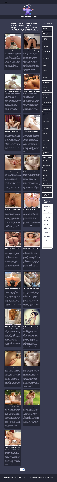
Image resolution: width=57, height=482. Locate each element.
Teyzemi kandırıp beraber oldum (47, 216)
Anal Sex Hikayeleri (45, 39)
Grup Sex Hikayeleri (45, 69)
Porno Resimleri (46, 165)
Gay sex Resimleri (47, 144)
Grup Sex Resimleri (45, 148)
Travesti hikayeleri (47, 190)
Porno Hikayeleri (46, 109)
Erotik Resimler (46, 140)
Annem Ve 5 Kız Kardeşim (47, 207)
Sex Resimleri (46, 128)
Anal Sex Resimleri (47, 137)
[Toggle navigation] (6, 2)
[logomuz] (28, 9)
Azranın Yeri (45, 43)
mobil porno (46, 94)
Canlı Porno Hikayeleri (45, 47)
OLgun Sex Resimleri (45, 161)
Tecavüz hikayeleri (47, 187)
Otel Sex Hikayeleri (47, 106)
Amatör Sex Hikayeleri (45, 34)
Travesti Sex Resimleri (45, 174)
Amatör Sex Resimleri (45, 133)
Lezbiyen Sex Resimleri (46, 153)
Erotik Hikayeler (46, 55)
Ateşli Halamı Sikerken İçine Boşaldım (47, 228)
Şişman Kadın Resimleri (46, 170)
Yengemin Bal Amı (47, 237)
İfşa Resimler (46, 74)
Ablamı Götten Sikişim (47, 233)
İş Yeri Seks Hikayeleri (45, 78)
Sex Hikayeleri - (34, 477)
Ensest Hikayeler (46, 51)
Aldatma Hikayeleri (45, 29)
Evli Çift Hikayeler (46, 58)
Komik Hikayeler (46, 82)
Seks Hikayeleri (46, 118)
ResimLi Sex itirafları (45, 114)
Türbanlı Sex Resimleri (46, 179)
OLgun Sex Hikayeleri (45, 98)
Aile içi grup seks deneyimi (47, 211)
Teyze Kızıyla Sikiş (46, 241)
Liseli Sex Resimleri (47, 157)
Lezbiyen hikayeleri (45, 86)
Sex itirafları (45, 125)
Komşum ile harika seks (46, 245)
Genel (44, 65)
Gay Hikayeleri (46, 62)
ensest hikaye (42, 477)
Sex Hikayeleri (46, 121)
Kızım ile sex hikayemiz (46, 223)
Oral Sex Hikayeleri (47, 102)
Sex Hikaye (50, 477)
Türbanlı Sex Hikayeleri (46, 195)
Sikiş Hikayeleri (46, 183)
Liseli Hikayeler (46, 90)
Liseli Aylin (46, 220)
